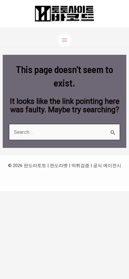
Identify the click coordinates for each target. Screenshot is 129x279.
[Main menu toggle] (64, 40)
